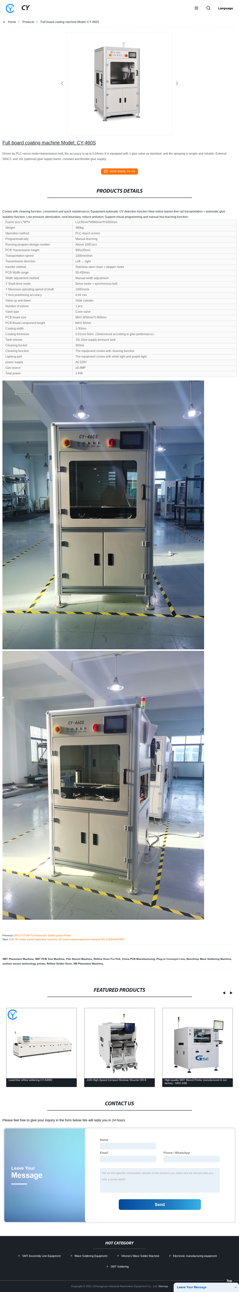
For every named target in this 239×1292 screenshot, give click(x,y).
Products (28, 22)
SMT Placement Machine (18, 958)
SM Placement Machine (88, 963)
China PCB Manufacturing (138, 958)
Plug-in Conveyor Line (170, 958)
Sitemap (163, 1286)
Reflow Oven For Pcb (107, 958)
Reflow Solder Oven (59, 963)
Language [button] (225, 8)
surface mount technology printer (23, 963)
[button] (196, 8)
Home (12, 22)
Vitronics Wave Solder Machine (140, 1255)
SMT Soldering (119, 1266)
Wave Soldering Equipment (91, 1255)
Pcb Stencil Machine (79, 958)
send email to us (122, 171)
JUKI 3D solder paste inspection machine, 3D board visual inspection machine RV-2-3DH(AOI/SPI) (67, 939)
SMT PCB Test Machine (50, 958)
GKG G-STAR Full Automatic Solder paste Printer (42, 935)
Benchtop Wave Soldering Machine (209, 958)
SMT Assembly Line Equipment (41, 1255)
